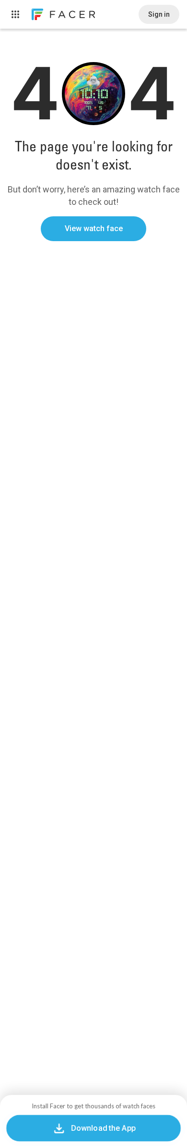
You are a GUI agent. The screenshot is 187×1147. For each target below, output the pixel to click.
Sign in (159, 14)
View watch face (94, 228)
